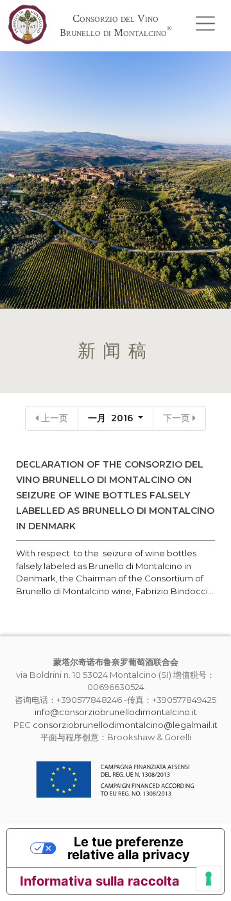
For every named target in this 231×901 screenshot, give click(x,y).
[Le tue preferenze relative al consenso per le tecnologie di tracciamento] (208, 878)
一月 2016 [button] (111, 418)
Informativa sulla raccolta (100, 881)
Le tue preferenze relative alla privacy (128, 848)
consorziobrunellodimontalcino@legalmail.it (125, 725)
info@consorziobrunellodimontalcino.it (116, 712)
